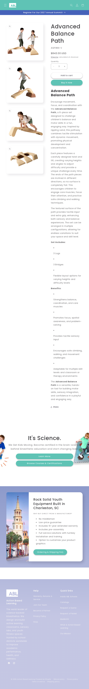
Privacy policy (72, 679)
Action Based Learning (26, 679)
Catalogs (64, 602)
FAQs (35, 622)
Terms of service (38, 682)
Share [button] (56, 407)
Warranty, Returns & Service (42, 598)
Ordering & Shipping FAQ (50, 552)
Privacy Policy (39, 616)
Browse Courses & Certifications (44, 463)
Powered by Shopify (43, 679)
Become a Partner (41, 610)
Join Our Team (40, 605)
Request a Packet (68, 613)
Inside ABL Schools (68, 596)
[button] (5, 5)
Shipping (54, 57)
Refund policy (59, 679)
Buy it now (66, 82)
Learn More (44, 456)
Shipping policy (53, 682)
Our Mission (65, 633)
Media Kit (64, 619)
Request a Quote (68, 608)
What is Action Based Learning (70, 626)
